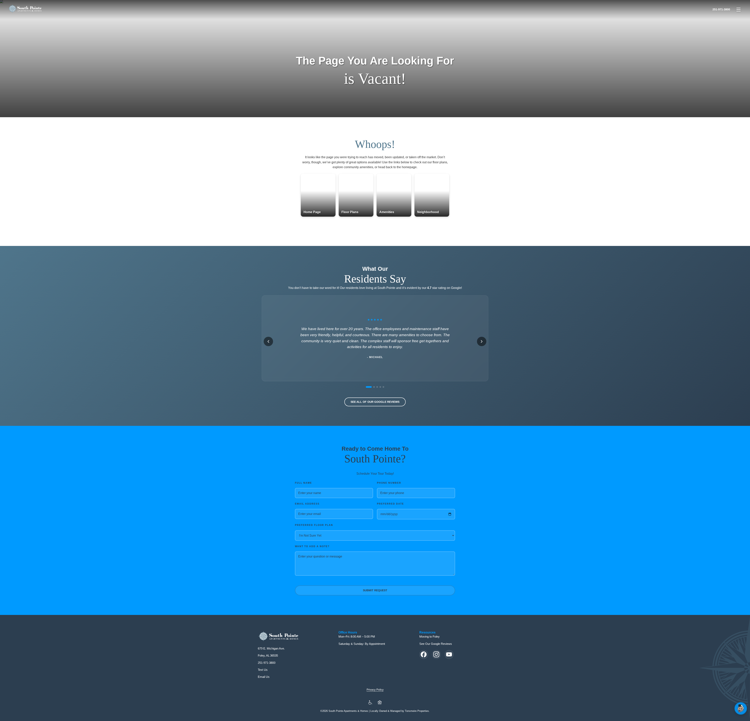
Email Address (307, 503)
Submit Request (375, 590)
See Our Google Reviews (435, 643)
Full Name (303, 483)
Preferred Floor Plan (314, 525)
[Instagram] (436, 654)
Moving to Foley (429, 636)
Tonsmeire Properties (417, 710)
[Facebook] (423, 654)
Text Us (263, 669)
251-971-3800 (721, 9)
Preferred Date (390, 503)
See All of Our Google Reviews (375, 401)
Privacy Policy (375, 689)
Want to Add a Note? (312, 546)
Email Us (264, 676)
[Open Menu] (738, 9)
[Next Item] (481, 341)
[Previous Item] (268, 341)
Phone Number (389, 483)
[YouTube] (449, 654)
